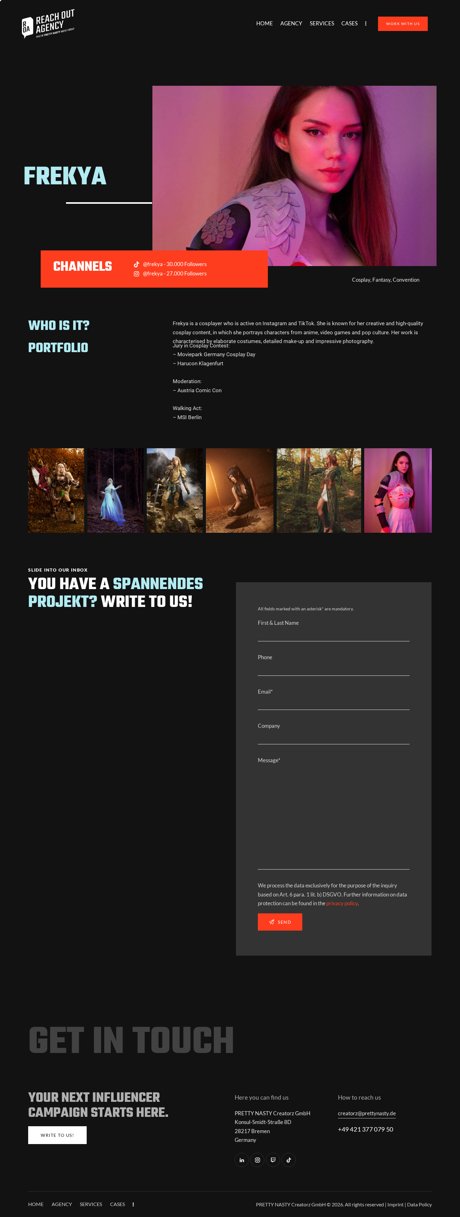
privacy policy (342, 903)
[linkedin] (242, 1160)
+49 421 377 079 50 (365, 1129)
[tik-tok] (289, 1160)
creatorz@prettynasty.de (367, 1113)
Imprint (395, 1204)
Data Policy (419, 1204)
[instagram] (257, 1160)
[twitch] (273, 1160)
